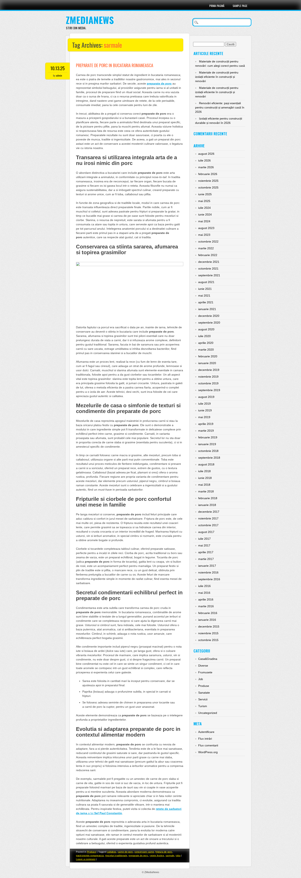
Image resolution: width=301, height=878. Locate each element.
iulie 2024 (204, 207)
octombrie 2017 (208, 525)
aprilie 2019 (205, 423)
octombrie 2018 (208, 451)
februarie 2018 (207, 498)
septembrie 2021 (209, 275)
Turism (202, 706)
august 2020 (206, 329)
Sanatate (204, 692)
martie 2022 (206, 248)
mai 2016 (204, 592)
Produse (91, 852)
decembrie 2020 (208, 315)
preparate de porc (138, 855)
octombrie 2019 (208, 383)
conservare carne (144, 852)
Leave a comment (85, 859)
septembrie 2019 (209, 390)
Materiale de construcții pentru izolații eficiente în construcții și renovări (216, 77)
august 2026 (206, 153)
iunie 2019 (205, 410)
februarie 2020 (207, 356)
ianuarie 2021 (207, 309)
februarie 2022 (207, 255)
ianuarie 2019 (207, 444)
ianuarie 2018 (207, 505)
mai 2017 (204, 545)
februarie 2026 (207, 174)
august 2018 (206, 464)
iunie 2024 (205, 214)
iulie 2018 (204, 471)
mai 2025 (204, 201)
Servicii (202, 699)
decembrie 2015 (208, 626)
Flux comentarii (208, 745)
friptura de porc (163, 852)
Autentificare (206, 732)
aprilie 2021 (205, 302)
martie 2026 (206, 167)
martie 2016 (206, 606)
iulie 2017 (204, 538)
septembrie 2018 (209, 457)
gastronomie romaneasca (90, 855)
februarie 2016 (207, 613)
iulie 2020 (204, 336)
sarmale (170, 855)
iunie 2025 (205, 194)
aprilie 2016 (205, 599)
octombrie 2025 (208, 187)
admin (59, 75)
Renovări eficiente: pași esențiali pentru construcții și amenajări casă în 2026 (219, 107)
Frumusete (205, 672)
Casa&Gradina (207, 658)
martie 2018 (206, 491)
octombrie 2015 (208, 640)
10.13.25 (57, 68)
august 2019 (206, 396)
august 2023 (206, 228)
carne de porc (125, 852)
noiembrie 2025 (208, 180)
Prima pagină (216, 5)
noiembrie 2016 (208, 572)
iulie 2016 (204, 586)
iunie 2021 (205, 288)
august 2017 (206, 532)
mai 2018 (204, 484)
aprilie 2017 (205, 552)
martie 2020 (206, 349)
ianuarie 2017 (207, 565)
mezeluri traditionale (116, 855)
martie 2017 (206, 559)
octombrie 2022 (208, 241)
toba (178, 855)
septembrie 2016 (209, 579)
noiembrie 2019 (208, 376)
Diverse (203, 665)
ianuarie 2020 (207, 363)
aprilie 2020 (205, 342)
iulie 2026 (204, 160)
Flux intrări (205, 738)
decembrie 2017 (208, 511)
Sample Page (240, 5)
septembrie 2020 (209, 322)
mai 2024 (204, 221)
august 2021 (206, 282)
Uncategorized (207, 712)
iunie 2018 (205, 478)
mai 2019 (204, 417)
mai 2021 (204, 295)
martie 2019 (206, 430)
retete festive (157, 855)
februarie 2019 (207, 437)
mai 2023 (204, 234)
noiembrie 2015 (208, 633)
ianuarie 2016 (207, 619)
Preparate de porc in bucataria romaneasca (114, 65)
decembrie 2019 (208, 369)
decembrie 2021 (208, 261)
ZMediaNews (90, 20)
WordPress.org (208, 752)
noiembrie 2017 (208, 518)
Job (200, 679)
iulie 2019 (204, 403)
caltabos (111, 852)
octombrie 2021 (208, 268)
